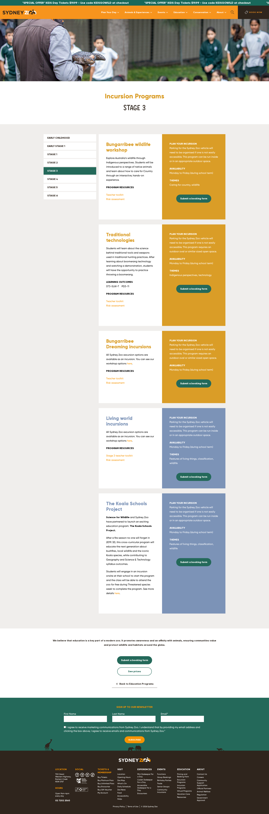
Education (179, 12)
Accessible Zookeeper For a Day (144, 787)
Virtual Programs (184, 791)
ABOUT (201, 769)
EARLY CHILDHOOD (58, 137)
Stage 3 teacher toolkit (119, 455)
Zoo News (121, 790)
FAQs (119, 799)
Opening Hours (124, 777)
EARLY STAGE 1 (56, 146)
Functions (161, 774)
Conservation (200, 12)
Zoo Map (121, 780)
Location (121, 774)
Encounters (142, 793)
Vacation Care (183, 794)
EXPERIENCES (144, 769)
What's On (122, 783)
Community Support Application (202, 782)
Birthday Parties (164, 780)
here (129, 363)
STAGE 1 (52, 154)
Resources (181, 797)
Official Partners (204, 788)
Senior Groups (163, 787)
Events (161, 12)
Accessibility (123, 796)
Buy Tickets (102, 777)
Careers (200, 777)
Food (119, 793)
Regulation (202, 795)
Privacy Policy (119, 806)
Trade (159, 783)
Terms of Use (132, 806)
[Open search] (232, 12)
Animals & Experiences (137, 12)
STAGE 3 (52, 170)
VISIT (120, 769)
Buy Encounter (104, 787)
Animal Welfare (203, 791)
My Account (103, 793)
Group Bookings (164, 777)
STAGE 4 (52, 179)
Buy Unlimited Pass (106, 783)
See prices (134, 671)
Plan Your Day (108, 12)
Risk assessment (115, 199)
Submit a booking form (193, 198)
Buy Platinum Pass (106, 780)
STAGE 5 (52, 187)
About (220, 12)
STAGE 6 (52, 195)
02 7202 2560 (62, 800)
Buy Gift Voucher (105, 790)
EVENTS (161, 769)
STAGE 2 (52, 162)
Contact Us (202, 774)
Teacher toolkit (114, 194)
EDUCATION (183, 769)
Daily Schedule (124, 787)
